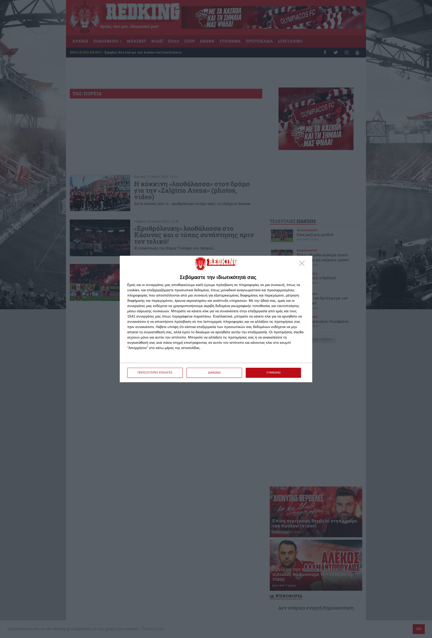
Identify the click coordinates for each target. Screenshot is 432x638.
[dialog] (216, 319)
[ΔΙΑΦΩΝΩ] (303, 265)
